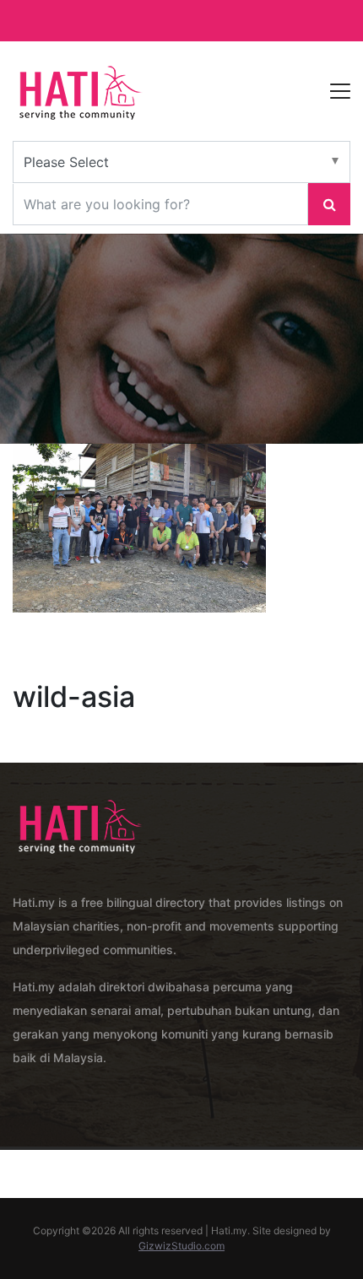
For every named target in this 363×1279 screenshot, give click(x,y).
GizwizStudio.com (181, 1245)
